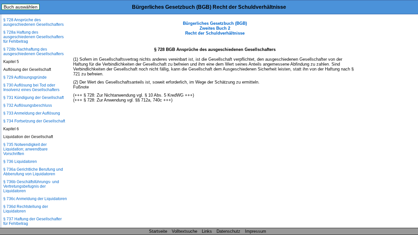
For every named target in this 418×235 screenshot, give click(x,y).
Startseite (158, 231)
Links (207, 231)
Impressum (255, 231)
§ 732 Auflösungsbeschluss (27, 105)
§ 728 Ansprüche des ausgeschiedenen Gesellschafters (33, 22)
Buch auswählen (21, 6)
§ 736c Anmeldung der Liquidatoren (35, 198)
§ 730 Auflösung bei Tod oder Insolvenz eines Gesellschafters (31, 87)
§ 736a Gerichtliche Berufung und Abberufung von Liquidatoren (33, 171)
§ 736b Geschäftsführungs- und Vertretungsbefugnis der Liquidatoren (31, 186)
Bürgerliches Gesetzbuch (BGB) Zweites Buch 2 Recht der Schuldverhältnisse (215, 28)
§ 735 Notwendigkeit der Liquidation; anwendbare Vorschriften (25, 149)
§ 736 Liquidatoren (20, 161)
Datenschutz (228, 231)
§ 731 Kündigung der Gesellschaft (33, 97)
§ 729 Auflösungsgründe (25, 77)
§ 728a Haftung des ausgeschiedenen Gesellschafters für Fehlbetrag (33, 37)
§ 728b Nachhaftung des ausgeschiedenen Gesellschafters (33, 51)
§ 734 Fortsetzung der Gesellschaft (34, 121)
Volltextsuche (184, 231)
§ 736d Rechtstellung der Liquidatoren (25, 208)
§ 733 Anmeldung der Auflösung (31, 113)
